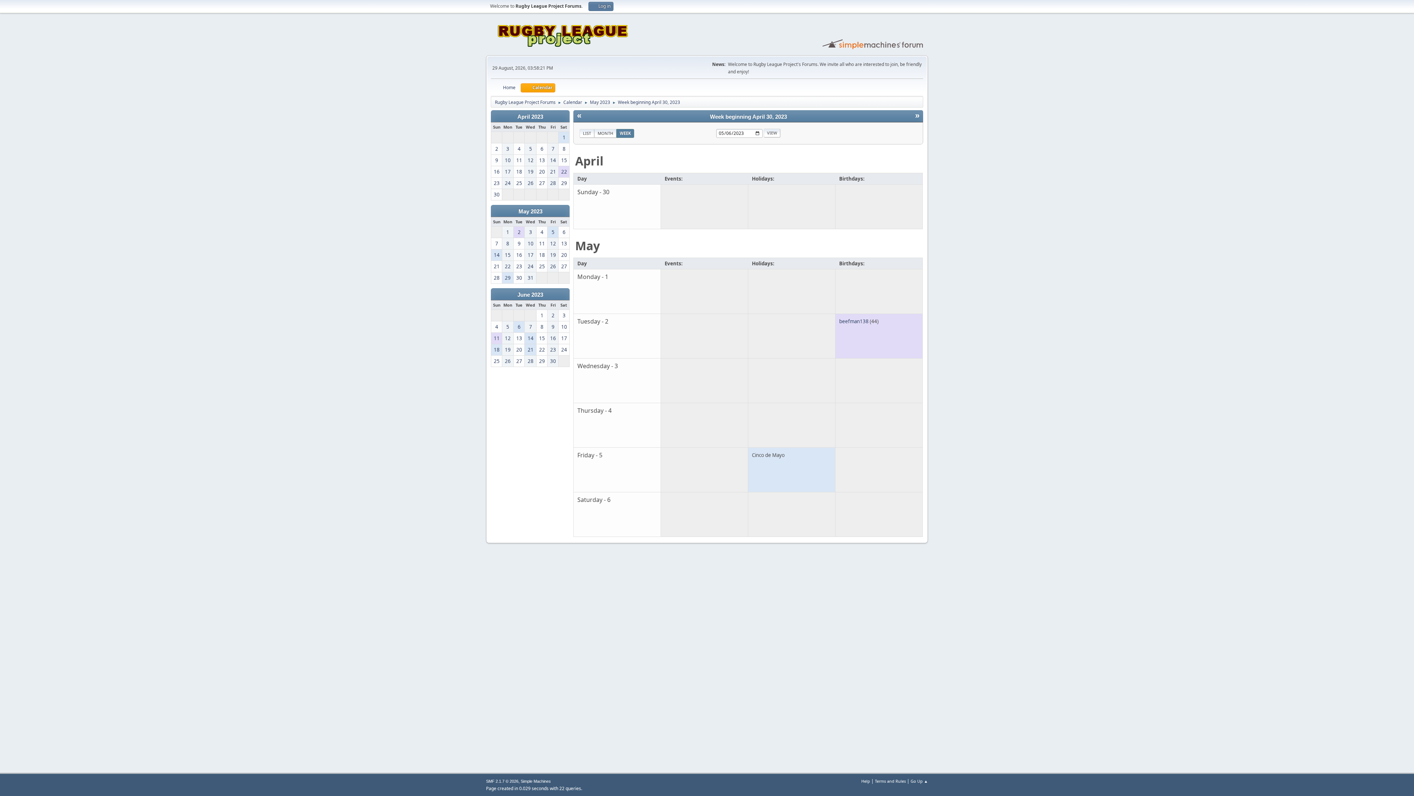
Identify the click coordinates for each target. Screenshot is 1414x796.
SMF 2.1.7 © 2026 (502, 781)
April (589, 161)
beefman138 (854, 321)
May (587, 246)
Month (605, 133)
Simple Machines (536, 781)
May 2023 (530, 211)
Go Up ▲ (919, 781)
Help (865, 781)
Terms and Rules (890, 781)
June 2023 (530, 295)
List (587, 133)
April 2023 (530, 117)
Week (625, 133)
